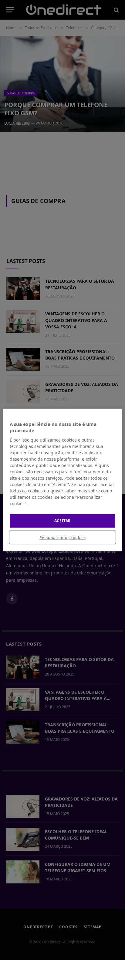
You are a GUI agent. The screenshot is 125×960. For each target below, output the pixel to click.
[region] (62, 480)
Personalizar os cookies (62, 537)
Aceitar (62, 520)
